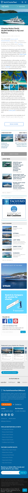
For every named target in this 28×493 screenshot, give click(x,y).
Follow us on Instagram (9, 415)
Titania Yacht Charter (7, 460)
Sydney (20, 44)
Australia (8, 67)
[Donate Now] (14, 209)
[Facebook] (4, 321)
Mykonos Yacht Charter (7, 439)
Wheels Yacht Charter (7, 452)
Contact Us (4, 418)
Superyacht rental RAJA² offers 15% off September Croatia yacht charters (19, 176)
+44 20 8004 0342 (7, 411)
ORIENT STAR (17, 246)
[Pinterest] (15, 321)
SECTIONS (22, 6)
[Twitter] (10, 321)
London (3, 408)
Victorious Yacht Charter (8, 455)
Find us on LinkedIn (12, 415)
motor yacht (12, 110)
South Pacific (23, 54)
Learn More (9, 491)
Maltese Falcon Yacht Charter (9, 449)
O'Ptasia (4, 354)
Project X (17, 354)
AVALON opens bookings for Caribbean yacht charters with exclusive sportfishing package (18, 166)
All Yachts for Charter (10, 372)
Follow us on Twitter (5, 415)
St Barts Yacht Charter (7, 434)
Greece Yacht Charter (7, 437)
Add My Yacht (12, 418)
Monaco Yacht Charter (7, 432)
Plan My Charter (6, 404)
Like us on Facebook (2, 415)
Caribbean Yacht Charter (8, 442)
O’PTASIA (16, 233)
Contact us (18, 404)
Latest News (6, 159)
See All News (6, 192)
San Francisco (19, 408)
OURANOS (16, 253)
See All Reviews (7, 260)
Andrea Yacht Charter (7, 457)
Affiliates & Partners (6, 421)
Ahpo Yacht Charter (7, 462)
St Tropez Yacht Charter (8, 429)
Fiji (15, 42)
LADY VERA (16, 240)
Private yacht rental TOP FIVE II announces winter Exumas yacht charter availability (19, 185)
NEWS (5, 6)
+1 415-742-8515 (20, 411)
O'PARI (15, 226)
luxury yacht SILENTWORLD (9, 40)
